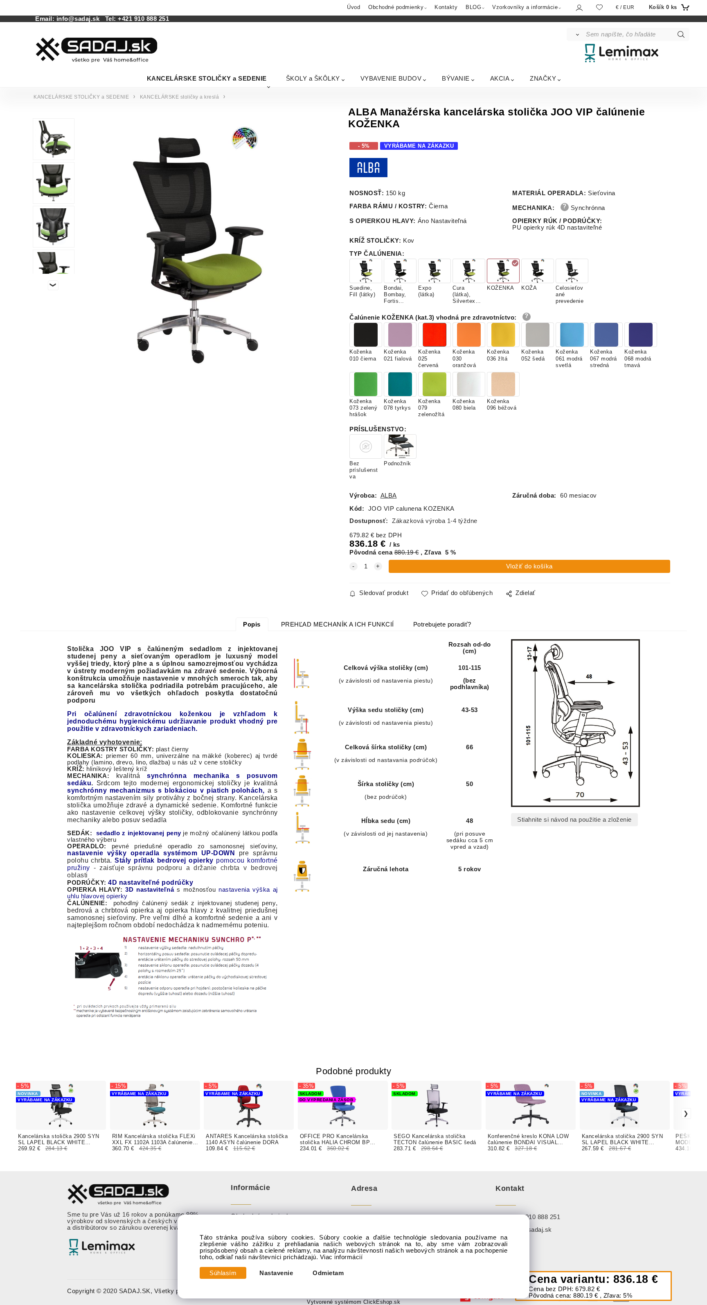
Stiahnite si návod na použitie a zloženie (574, 819)
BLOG (473, 7)
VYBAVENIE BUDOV (391, 78)
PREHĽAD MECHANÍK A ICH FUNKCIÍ (337, 624)
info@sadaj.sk (80, 19)
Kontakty (446, 7)
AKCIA (500, 78)
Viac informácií (341, 1257)
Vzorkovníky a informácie (525, 7)
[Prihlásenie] (578, 7)
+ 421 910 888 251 (534, 1217)
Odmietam (328, 1273)
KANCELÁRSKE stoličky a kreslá (179, 97)
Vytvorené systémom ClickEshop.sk (353, 1302)
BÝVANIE (456, 78)
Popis (252, 624)
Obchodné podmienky (395, 7)
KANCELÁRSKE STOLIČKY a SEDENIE (207, 78)
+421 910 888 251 (143, 19)
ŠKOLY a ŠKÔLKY (313, 78)
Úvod (353, 7)
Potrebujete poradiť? (442, 624)
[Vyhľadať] (576, 34)
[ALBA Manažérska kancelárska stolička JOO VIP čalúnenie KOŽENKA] (198, 245)
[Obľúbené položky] (599, 7)
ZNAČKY (543, 78)
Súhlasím (222, 1273)
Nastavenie (276, 1273)
